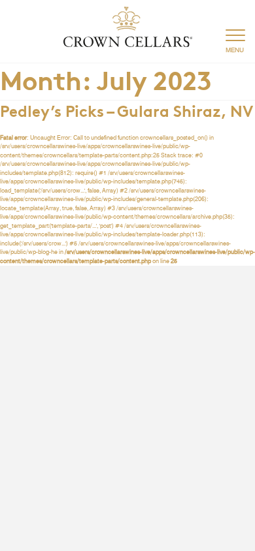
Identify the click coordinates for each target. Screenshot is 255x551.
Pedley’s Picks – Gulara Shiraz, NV (126, 110)
